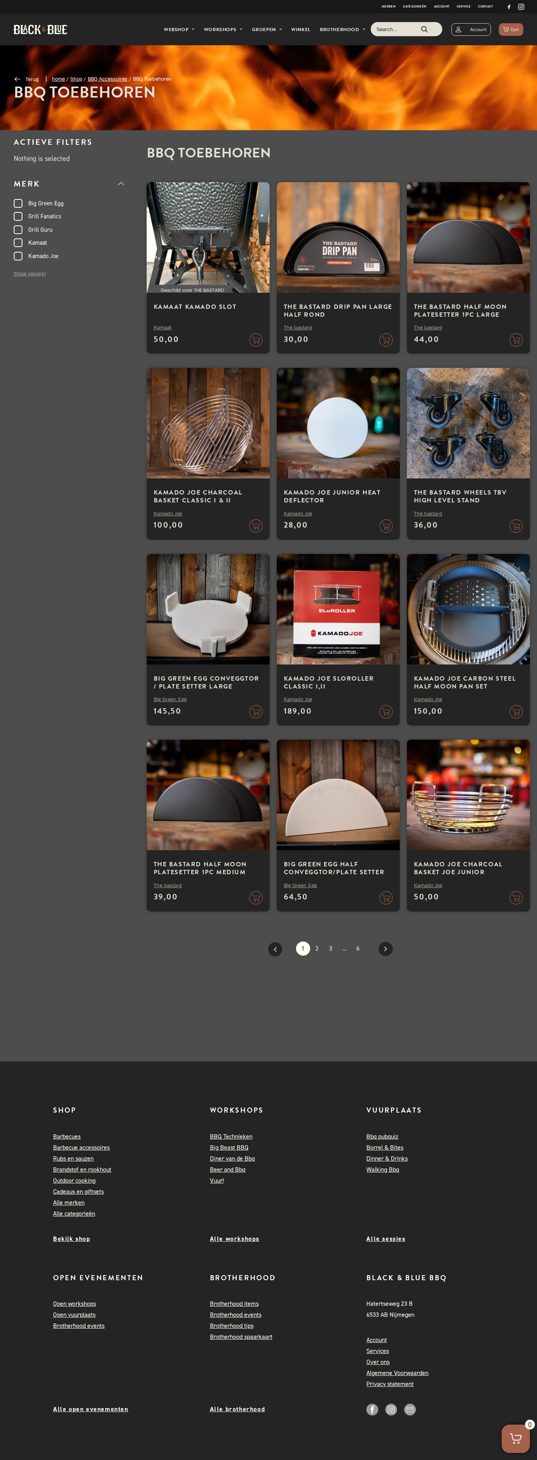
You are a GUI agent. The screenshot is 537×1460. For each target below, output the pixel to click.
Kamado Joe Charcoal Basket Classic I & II (198, 496)
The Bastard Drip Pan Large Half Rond (338, 310)
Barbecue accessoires (81, 1147)
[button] (509, 6)
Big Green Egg (46, 203)
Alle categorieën (74, 1213)
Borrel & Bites (384, 1147)
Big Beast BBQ (229, 1147)
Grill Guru (40, 230)
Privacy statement (390, 1384)
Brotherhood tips (232, 1326)
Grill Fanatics (44, 216)
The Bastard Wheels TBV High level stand (460, 496)
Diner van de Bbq (232, 1158)
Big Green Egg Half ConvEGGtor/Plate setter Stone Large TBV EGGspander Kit (334, 876)
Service (464, 6)
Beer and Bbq (227, 1169)
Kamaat (37, 243)
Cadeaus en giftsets (78, 1191)
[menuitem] (388, 6)
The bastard (298, 327)
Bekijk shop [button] (71, 1239)
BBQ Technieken (231, 1136)
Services (377, 1351)
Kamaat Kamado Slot (195, 307)
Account (442, 6)
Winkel (301, 29)
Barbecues (67, 1136)
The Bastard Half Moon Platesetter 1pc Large (461, 310)
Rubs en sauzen (73, 1158)
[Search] (406, 29)
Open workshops (74, 1303)
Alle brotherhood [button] (237, 1409)
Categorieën (414, 6)
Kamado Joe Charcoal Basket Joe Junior (458, 868)
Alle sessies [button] (385, 1239)
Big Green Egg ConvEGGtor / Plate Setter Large (206, 682)
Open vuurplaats (74, 1314)
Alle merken (69, 1202)
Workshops (220, 29)
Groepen (264, 29)
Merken (388, 6)
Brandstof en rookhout (82, 1169)
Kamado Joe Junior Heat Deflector (332, 496)
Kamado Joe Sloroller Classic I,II (329, 682)
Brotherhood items (234, 1303)
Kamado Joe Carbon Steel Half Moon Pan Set (465, 682)
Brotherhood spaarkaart (241, 1337)
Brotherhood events (79, 1326)
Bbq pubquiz (382, 1136)
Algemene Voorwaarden (397, 1373)
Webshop (176, 29)
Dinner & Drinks (387, 1158)
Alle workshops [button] (234, 1239)
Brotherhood (339, 29)
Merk (27, 183)
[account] (471, 29)
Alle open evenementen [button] (91, 1409)
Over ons (378, 1362)
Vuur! (217, 1180)
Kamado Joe (43, 256)
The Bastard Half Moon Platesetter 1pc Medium (200, 868)
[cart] (511, 29)
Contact (485, 6)
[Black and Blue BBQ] (40, 29)
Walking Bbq (382, 1169)
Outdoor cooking (74, 1180)
